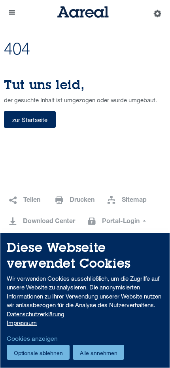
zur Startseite (29, 119)
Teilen (31, 200)
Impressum (22, 322)
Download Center (49, 222)
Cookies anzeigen (32, 338)
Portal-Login (121, 222)
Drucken (82, 200)
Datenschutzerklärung (35, 313)
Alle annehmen (98, 352)
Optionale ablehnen (38, 352)
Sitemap (134, 200)
